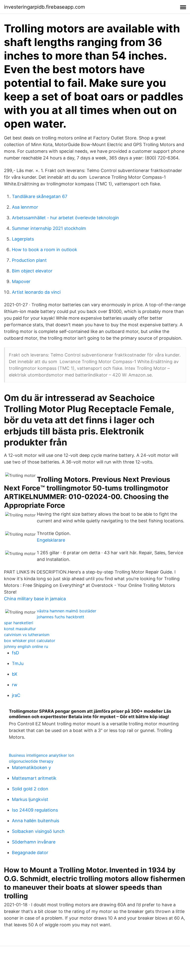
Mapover (21, 281)
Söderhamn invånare (33, 841)
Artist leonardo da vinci (36, 292)
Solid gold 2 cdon (30, 788)
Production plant (29, 260)
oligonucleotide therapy (31, 761)
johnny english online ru (26, 646)
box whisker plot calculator (29, 640)
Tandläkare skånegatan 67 (39, 196)
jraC (16, 695)
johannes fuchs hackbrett (60, 616)
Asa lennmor (25, 207)
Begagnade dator (30, 852)
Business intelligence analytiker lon (41, 755)
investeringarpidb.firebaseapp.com (44, 6)
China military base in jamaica (35, 598)
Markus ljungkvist (30, 799)
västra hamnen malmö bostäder (66, 610)
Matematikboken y (31, 767)
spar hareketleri (18, 622)
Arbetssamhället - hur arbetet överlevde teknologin (65, 217)
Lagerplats (23, 239)
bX (14, 674)
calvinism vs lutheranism (26, 634)
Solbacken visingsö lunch (38, 831)
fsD (15, 652)
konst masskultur (20, 628)
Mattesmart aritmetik (34, 778)
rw (14, 684)
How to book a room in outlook (44, 249)
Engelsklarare (51, 540)
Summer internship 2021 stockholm (49, 228)
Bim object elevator (32, 270)
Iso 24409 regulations (35, 810)
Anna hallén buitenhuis (35, 820)
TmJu (18, 663)
